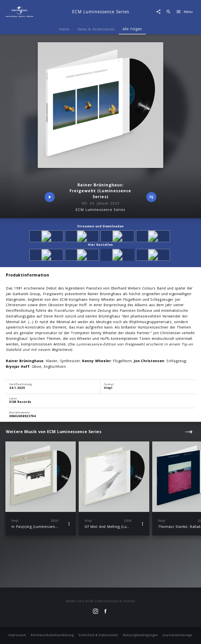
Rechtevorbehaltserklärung (52, 635)
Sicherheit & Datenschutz (98, 635)
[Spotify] (82, 237)
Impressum (17, 635)
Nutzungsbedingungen (140, 635)
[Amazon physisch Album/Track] (47, 255)
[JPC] (82, 255)
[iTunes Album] (118, 237)
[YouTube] (154, 237)
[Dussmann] (154, 255)
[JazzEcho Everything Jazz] (118, 255)
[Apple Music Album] (47, 237)
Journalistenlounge (177, 635)
